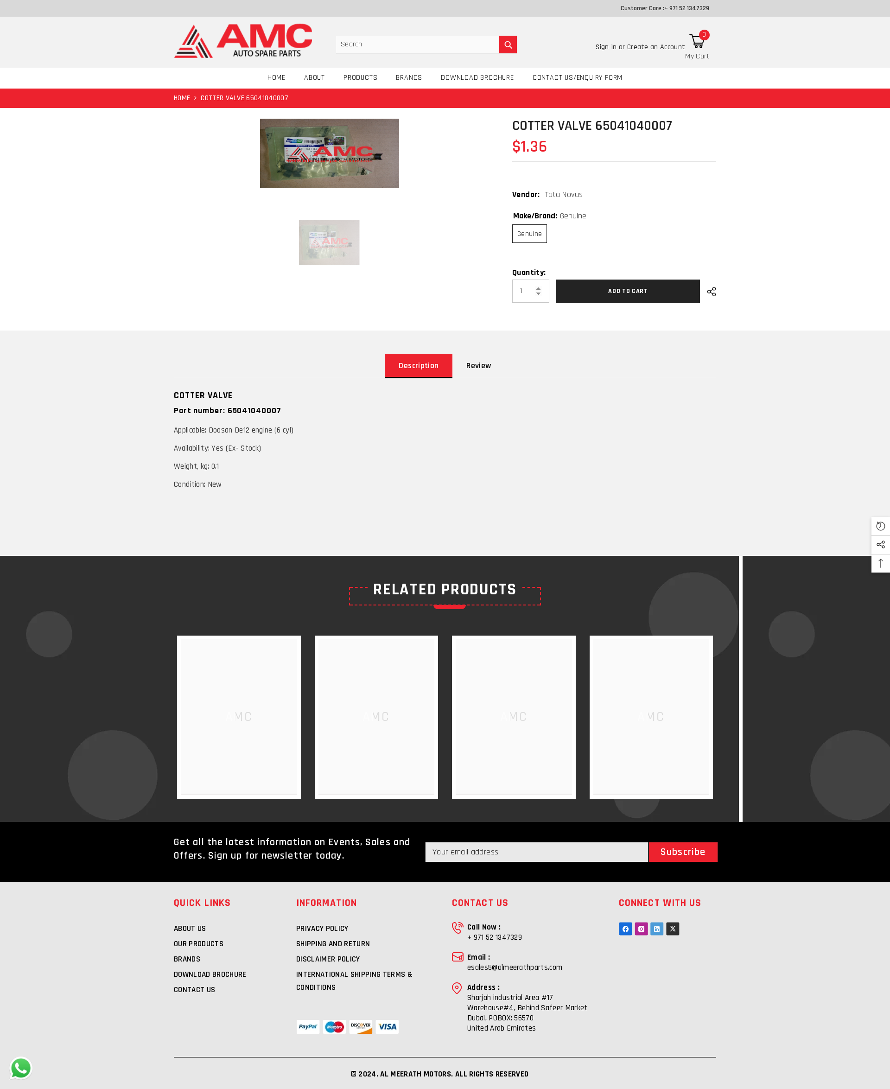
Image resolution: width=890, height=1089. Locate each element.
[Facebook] (625, 929)
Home (182, 98)
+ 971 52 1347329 (686, 8)
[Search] (426, 45)
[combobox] (417, 44)
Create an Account (656, 47)
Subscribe (683, 852)
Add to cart (630, 291)
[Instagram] (641, 929)
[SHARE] (708, 291)
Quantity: (529, 272)
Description (419, 365)
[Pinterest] (657, 929)
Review (478, 365)
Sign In (607, 47)
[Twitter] (673, 929)
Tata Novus (564, 194)
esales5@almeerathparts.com (514, 967)
